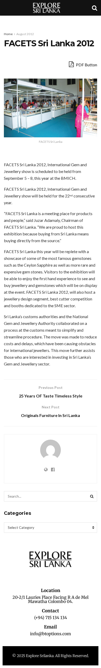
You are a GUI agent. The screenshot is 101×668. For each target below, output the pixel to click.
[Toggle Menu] (7, 21)
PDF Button (86, 64)
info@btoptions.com (50, 633)
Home (8, 34)
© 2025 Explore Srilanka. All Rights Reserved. (50, 655)
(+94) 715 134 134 (50, 617)
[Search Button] (92, 496)
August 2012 (25, 34)
